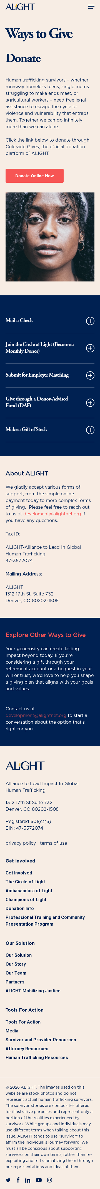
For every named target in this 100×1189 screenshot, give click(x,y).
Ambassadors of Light (29, 890)
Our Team (16, 973)
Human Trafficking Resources (37, 1057)
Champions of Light (26, 899)
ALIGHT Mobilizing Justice (33, 990)
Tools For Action (23, 1022)
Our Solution (19, 955)
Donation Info (20, 908)
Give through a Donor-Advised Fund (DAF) (37, 402)
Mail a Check (19, 321)
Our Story (16, 964)
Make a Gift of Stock (26, 430)
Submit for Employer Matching (37, 375)
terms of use (53, 843)
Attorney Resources (27, 1048)
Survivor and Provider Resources (41, 1039)
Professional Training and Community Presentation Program (45, 921)
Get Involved (19, 873)
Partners (15, 982)
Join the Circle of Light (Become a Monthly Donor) (40, 348)
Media (12, 1031)
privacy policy (21, 843)
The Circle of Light (25, 881)
